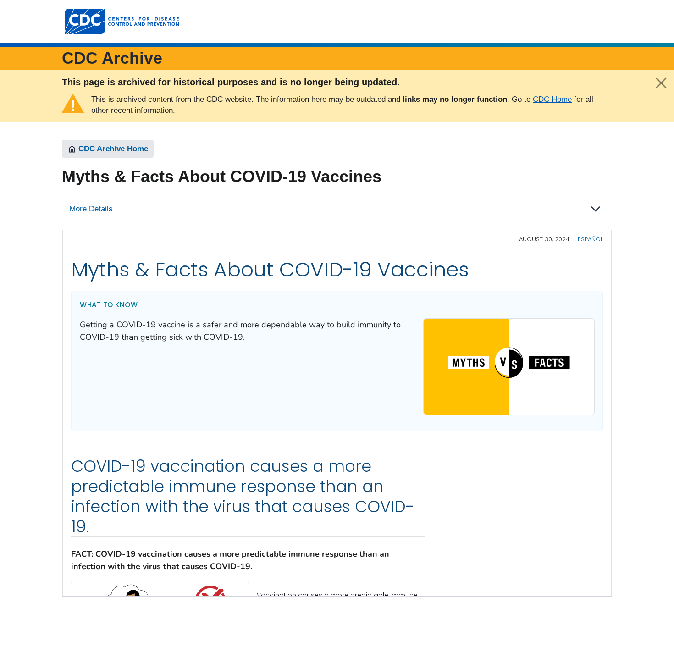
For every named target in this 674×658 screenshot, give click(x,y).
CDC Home (552, 99)
